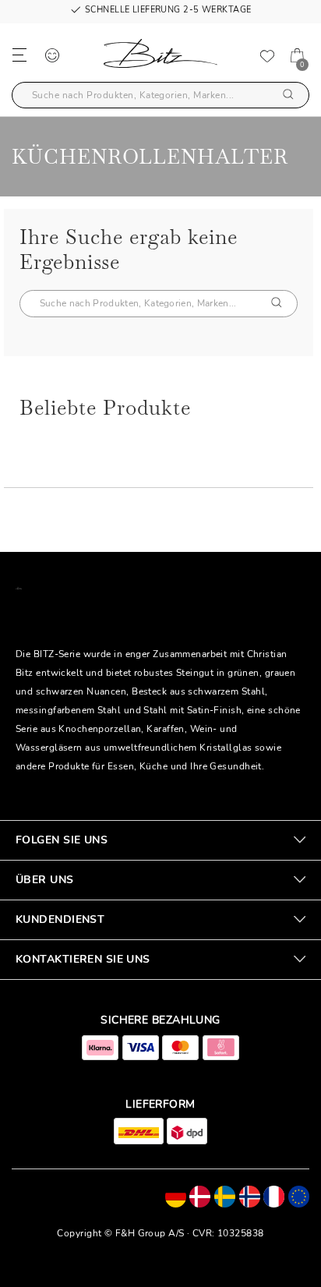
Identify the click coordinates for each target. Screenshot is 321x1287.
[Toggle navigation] (19, 54)
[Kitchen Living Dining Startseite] (160, 56)
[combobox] (160, 95)
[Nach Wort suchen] (289, 95)
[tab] (160, 840)
